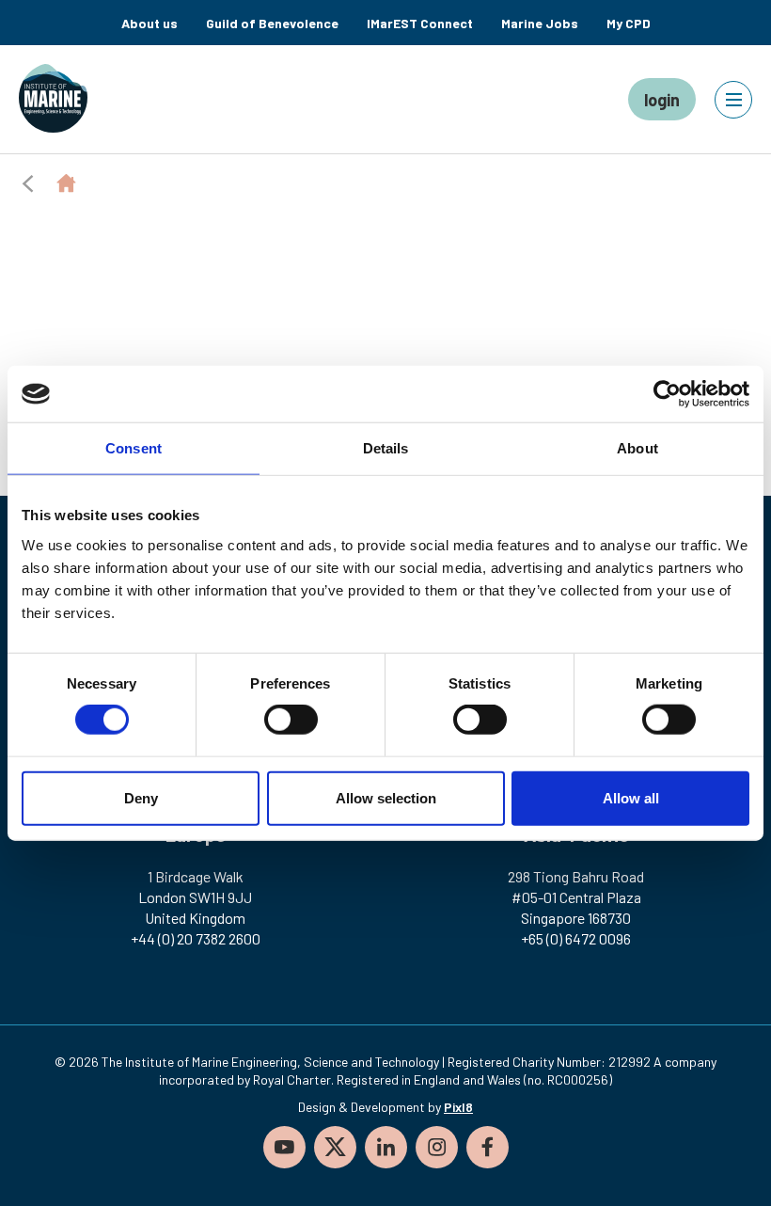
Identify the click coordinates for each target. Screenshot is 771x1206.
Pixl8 (458, 1107)
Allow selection (386, 797)
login (662, 99)
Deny (141, 797)
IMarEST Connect (420, 23)
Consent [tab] (133, 448)
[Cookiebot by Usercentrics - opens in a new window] (667, 394)
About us (149, 23)
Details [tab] (386, 448)
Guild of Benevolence (272, 23)
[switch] (291, 720)
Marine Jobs (539, 23)
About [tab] (637, 448)
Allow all (631, 797)
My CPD (628, 23)
